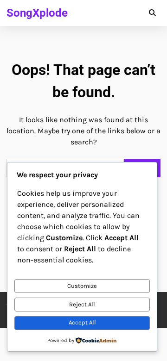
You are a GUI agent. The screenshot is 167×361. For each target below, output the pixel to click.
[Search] (152, 13)
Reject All (82, 304)
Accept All (82, 322)
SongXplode (37, 12)
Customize (82, 285)
